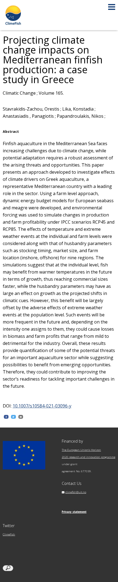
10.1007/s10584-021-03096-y (42, 406)
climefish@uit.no (75, 492)
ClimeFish (9, 534)
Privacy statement (74, 512)
